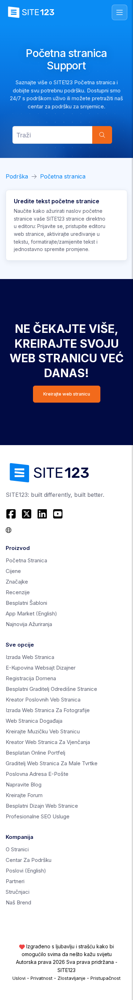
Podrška (17, 176)
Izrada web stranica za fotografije (48, 710)
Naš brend (18, 902)
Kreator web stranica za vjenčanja (48, 742)
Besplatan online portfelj (35, 752)
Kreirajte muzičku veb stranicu (43, 731)
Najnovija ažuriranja (29, 624)
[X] (27, 514)
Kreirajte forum (24, 795)
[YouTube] (58, 514)
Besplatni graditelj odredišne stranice (51, 689)
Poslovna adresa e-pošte (37, 774)
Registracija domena (31, 678)
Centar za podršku (28, 860)
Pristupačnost (105, 978)
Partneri (15, 881)
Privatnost (41, 978)
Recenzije (18, 592)
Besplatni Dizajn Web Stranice (42, 805)
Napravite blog (23, 784)
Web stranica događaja (34, 720)
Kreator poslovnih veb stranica (43, 699)
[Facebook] (12, 514)
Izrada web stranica (30, 657)
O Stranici (17, 849)
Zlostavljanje (71, 978)
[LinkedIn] (42, 514)
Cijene (13, 571)
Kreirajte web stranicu (66, 394)
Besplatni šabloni (26, 603)
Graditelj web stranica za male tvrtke (52, 763)
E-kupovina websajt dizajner (41, 667)
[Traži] (102, 135)
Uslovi (19, 978)
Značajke (17, 581)
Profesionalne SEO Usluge (38, 816)
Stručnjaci (17, 891)
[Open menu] (119, 12)
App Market (31, 613)
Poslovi (26, 870)
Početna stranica (62, 176)
